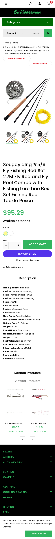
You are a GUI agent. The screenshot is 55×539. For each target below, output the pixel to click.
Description (27, 278)
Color (6, 227)
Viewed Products (27, 381)
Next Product (40, 63)
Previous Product (17, 58)
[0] (48, 4)
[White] (11, 233)
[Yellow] (5, 233)
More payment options (27, 260)
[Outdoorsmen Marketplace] (27, 12)
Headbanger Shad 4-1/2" (42, 423)
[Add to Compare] (21, 391)
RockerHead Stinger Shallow (19, 423)
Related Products (27, 373)
